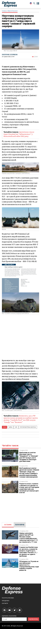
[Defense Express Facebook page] (4, 610)
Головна (4, 11)
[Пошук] (34, 3)
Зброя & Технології (12, 11)
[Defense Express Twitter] (14, 610)
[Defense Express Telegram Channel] (19, 610)
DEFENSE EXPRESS (9, 55)
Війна (10, 427)
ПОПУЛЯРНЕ (19, 525)
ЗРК (16, 427)
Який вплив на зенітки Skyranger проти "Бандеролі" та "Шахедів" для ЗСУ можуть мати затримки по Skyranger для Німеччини (28, 457)
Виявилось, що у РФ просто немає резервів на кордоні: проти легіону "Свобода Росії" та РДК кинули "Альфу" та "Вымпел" (21, 419)
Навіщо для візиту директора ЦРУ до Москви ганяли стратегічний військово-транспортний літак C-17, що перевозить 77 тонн (28, 537)
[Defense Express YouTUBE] (9, 610)
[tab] (8, 524)
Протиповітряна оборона (28, 427)
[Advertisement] (20, 337)
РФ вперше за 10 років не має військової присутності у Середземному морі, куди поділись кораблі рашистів (29, 565)
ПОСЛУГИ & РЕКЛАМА (8, 598)
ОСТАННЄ (8, 525)
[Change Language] (31, 3)
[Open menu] (38, 3)
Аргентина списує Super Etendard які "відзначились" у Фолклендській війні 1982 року (19, 134)
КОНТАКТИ (5, 603)
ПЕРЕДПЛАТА (5, 600)
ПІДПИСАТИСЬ (33, 619)
